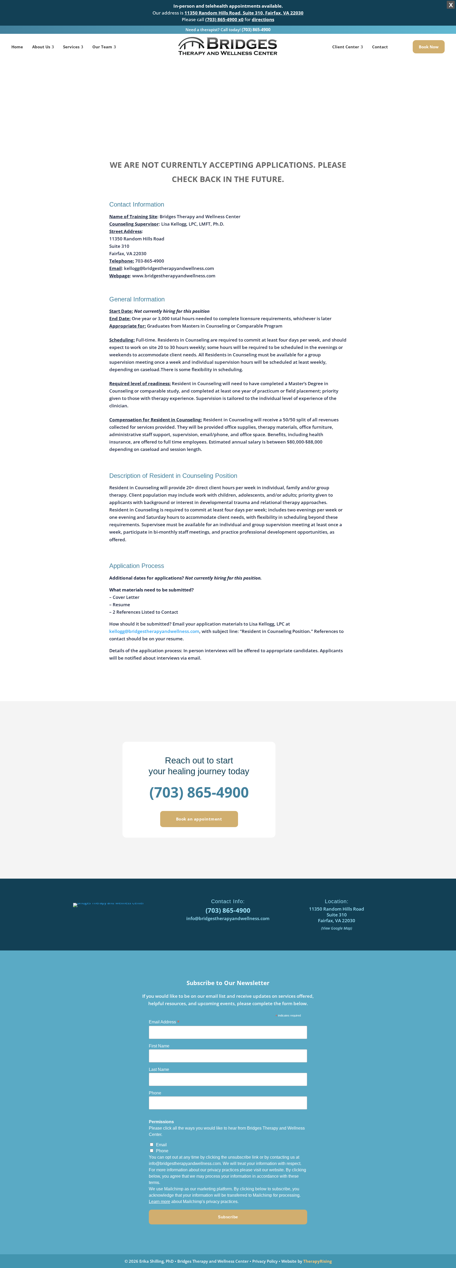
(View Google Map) (336, 928)
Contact (380, 46)
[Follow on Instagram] (125, 920)
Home (17, 46)
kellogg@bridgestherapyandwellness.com (154, 631)
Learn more (159, 1201)
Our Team (102, 46)
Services (71, 46)
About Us (41, 46)
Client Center (345, 46)
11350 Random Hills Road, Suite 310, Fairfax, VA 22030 (243, 13)
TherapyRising (317, 1261)
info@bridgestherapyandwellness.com (227, 918)
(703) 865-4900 (256, 29)
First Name (159, 1046)
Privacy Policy (265, 1261)
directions (263, 19)
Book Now (429, 46)
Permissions (161, 1122)
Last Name (159, 1069)
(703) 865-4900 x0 (224, 19)
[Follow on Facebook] (113, 920)
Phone (155, 1093)
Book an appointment (199, 819)
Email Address (164, 1022)
